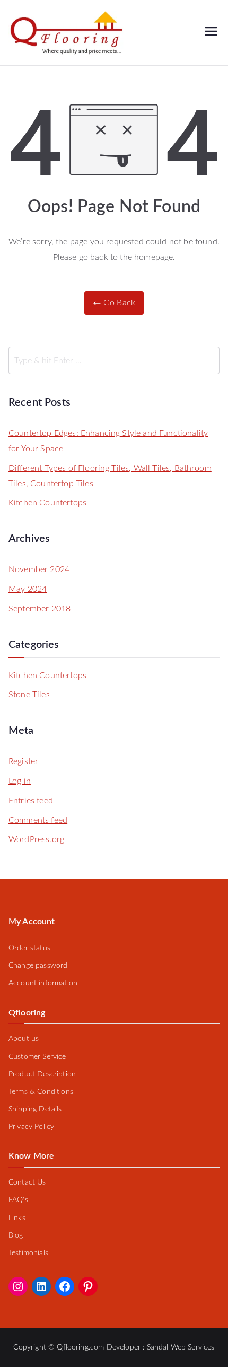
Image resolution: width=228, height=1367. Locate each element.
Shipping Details (35, 1109)
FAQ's (18, 1200)
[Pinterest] (88, 1286)
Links (16, 1218)
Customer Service (37, 1057)
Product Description (42, 1074)
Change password (37, 965)
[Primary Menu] (211, 32)
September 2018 (39, 608)
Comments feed (37, 820)
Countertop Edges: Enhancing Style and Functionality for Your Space (108, 441)
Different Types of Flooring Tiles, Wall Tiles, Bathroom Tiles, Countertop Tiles (110, 476)
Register (23, 761)
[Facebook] (64, 1286)
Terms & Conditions (40, 1092)
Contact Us (27, 1182)
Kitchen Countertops (47, 502)
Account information (42, 983)
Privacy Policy (31, 1127)
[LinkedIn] (41, 1286)
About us (23, 1038)
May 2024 (27, 589)
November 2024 (38, 569)
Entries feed (30, 800)
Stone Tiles (29, 694)
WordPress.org (36, 839)
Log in (19, 781)
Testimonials (28, 1253)
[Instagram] (18, 1286)
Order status (29, 948)
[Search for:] (114, 360)
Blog (15, 1235)
